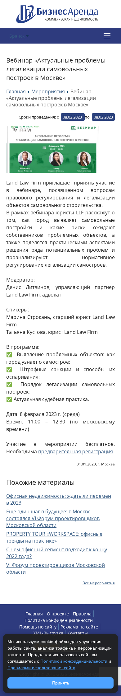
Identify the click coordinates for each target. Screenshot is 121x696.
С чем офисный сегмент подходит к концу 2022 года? (56, 553)
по (87, 117)
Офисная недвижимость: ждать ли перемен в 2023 (58, 499)
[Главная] (57, 13)
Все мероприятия (99, 583)
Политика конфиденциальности (59, 620)
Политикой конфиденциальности (73, 661)
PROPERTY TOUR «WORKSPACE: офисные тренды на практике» (54, 537)
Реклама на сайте (79, 627)
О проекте (58, 614)
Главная (34, 614)
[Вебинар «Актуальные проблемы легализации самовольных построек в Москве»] (52, 149)
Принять (60, 682)
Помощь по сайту (37, 627)
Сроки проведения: (37, 117)
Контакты (77, 633)
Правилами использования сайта (41, 667)
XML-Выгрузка (48, 633)
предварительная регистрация (75, 451)
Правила (82, 614)
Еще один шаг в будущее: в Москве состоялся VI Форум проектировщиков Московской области (53, 518)
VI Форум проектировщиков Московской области (55, 568)
